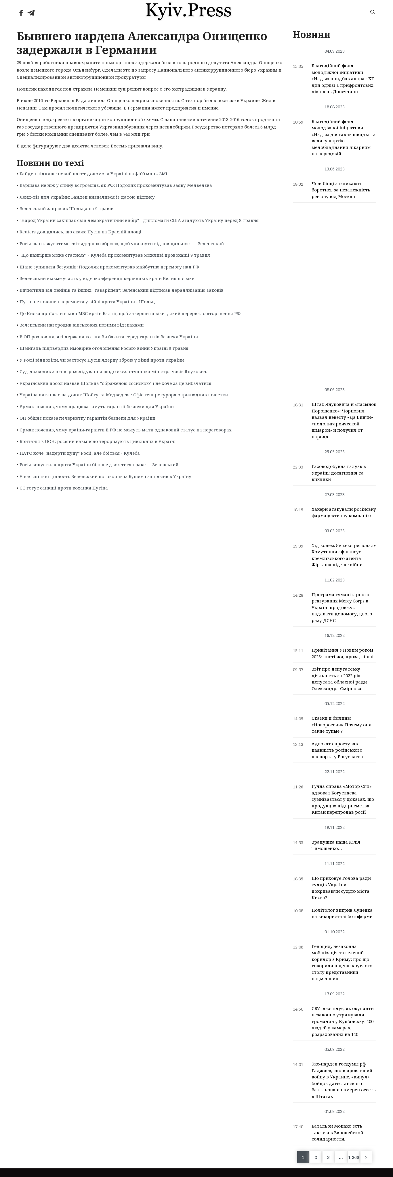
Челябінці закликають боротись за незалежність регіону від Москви (341, 190)
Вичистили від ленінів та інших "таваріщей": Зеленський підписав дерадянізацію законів (122, 290)
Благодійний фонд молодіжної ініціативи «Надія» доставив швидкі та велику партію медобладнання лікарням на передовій (344, 137)
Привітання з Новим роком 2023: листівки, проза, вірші (342, 653)
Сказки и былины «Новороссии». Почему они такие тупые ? (341, 724)
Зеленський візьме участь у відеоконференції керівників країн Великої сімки (107, 278)
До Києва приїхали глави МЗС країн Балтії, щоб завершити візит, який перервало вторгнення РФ (130, 313)
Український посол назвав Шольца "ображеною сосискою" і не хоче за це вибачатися (115, 383)
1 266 (353, 1157)
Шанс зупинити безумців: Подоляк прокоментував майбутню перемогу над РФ (109, 267)
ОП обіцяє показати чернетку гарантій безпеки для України (87, 418)
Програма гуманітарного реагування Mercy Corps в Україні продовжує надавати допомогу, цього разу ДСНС (342, 607)
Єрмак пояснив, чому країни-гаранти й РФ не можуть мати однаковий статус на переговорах (126, 430)
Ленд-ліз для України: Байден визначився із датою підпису (87, 197)
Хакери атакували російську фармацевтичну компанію (344, 512)
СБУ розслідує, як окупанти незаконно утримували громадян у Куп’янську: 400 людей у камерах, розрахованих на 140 (343, 1021)
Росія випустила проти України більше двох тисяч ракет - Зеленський (99, 464)
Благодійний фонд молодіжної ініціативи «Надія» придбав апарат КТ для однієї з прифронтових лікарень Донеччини (343, 78)
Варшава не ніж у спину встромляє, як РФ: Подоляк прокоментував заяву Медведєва (116, 185)
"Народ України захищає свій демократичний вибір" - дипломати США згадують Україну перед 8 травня (139, 220)
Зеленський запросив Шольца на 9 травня (67, 208)
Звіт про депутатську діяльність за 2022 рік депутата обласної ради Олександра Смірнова (339, 678)
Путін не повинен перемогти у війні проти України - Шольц (87, 301)
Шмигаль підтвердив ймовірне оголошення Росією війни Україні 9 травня (104, 348)
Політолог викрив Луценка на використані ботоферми (342, 913)
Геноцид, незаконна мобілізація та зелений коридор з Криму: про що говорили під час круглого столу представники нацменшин (342, 962)
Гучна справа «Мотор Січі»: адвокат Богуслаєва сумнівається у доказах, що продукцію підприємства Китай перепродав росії (343, 799)
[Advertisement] (334, 292)
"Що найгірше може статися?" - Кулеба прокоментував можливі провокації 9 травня (115, 255)
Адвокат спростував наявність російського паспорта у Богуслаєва (337, 750)
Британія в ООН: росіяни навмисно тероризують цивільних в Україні (97, 441)
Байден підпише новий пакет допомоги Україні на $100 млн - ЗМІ (93, 173)
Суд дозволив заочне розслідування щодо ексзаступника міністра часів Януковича (114, 371)
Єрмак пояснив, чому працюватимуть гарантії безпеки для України (97, 406)
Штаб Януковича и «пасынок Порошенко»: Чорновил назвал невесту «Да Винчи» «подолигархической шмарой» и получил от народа (344, 420)
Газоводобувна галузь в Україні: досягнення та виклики (339, 472)
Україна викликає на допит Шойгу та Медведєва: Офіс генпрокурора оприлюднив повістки (124, 395)
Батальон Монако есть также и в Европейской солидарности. (337, 1132)
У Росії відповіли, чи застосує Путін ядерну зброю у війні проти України (102, 360)
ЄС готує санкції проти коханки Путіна (64, 488)
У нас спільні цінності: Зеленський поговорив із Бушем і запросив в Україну (105, 476)
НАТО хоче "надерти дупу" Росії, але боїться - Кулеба (80, 453)
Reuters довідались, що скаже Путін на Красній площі (80, 232)
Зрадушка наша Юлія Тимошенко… (336, 845)
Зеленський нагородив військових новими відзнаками (82, 325)
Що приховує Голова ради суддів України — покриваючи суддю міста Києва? (341, 887)
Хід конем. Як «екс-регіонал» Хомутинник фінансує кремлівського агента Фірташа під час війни (344, 555)
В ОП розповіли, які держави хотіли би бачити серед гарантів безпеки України (109, 336)
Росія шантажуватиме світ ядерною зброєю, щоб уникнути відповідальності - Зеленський (122, 243)
